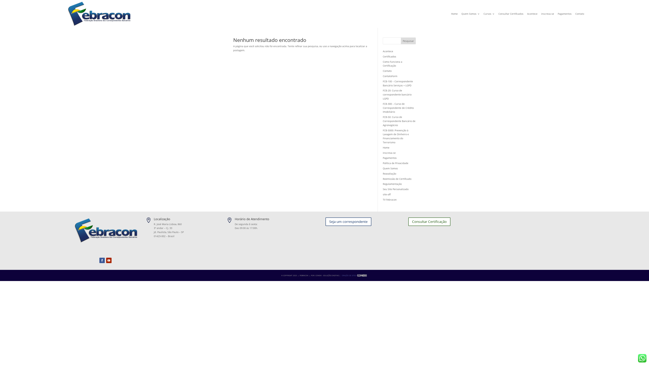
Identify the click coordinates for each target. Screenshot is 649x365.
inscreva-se (547, 13)
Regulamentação (392, 184)
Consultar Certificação (429, 221)
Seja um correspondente (348, 221)
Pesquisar (408, 41)
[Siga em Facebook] (102, 260)
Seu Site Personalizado (395, 189)
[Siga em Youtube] (109, 260)
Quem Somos (468, 13)
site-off (387, 194)
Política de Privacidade (395, 163)
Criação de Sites (349, 275)
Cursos (487, 13)
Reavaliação (389, 173)
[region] (44, 338)
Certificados (389, 56)
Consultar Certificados (510, 13)
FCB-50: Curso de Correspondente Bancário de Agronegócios (399, 121)
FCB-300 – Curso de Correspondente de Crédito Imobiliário (398, 108)
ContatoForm (390, 76)
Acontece (532, 13)
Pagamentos (565, 13)
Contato (579, 13)
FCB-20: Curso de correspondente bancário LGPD (397, 94)
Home (454, 13)
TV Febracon (390, 199)
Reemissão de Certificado (397, 178)
